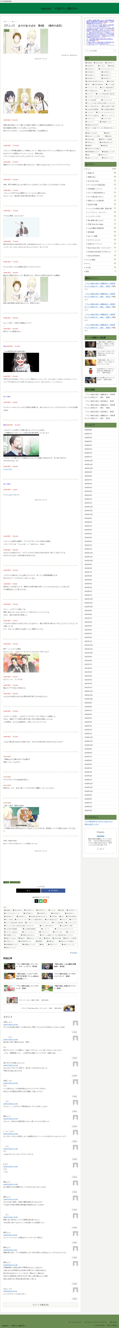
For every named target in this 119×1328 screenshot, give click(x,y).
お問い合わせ (113, 1322)
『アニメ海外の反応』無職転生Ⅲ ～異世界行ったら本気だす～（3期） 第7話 (100, 417)
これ (9, 495)
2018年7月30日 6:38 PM (10, 1083)
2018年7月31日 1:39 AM (10, 1166)
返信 (75, 1032)
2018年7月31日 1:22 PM (10, 1184)
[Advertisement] (40, 73)
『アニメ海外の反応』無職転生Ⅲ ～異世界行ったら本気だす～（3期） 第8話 (100, 406)
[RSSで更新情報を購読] (45, 901)
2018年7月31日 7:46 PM (10, 1217)
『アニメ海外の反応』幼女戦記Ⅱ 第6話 (99, 412)
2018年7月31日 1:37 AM (10, 1149)
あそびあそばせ (16, 882)
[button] (114, 51)
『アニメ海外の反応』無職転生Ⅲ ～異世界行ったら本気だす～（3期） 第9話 (100, 396)
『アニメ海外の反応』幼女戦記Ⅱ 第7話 (99, 401)
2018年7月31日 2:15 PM (10, 1199)
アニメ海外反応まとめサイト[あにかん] (98, 821)
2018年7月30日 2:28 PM (10, 1039)
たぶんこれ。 (8, 469)
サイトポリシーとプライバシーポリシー (95, 1322)
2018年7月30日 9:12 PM (10, 1104)
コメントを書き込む (40, 1305)
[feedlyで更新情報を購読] (41, 901)
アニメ (7, 882)
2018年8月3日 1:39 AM (10, 1235)
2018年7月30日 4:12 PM (10, 1065)
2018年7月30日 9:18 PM (10, 1134)
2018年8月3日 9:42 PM (10, 1250)
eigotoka (100, 836)
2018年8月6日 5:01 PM (10, 1291)
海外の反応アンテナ (92, 824)
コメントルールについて (75, 1322)
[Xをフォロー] (36, 901)
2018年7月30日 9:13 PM (10, 1118)
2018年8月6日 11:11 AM (10, 1265)
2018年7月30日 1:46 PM (10, 1024)
